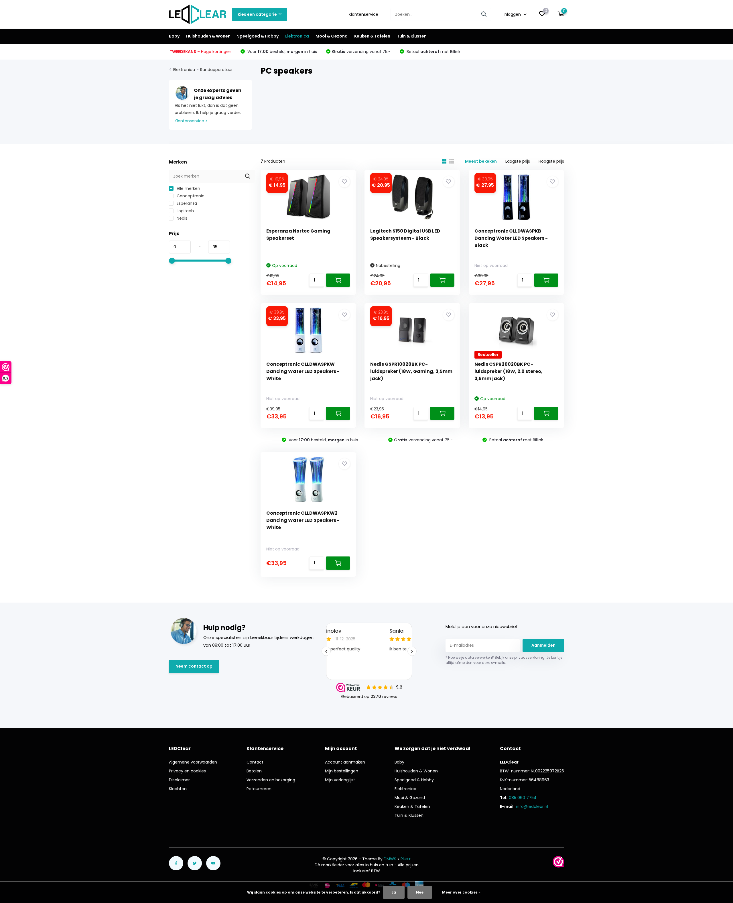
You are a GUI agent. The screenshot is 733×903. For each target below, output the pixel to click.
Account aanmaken (345, 762)
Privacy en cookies (187, 771)
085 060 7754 (523, 797)
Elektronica (297, 36)
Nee (419, 892)
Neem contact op (194, 666)
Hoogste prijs (551, 161)
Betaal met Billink (432, 51)
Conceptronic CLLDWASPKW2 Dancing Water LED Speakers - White (303, 520)
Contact (255, 762)
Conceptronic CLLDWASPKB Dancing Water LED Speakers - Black (511, 238)
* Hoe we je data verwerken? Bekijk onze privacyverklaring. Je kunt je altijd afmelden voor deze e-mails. (504, 660)
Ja (393, 892)
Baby (174, 36)
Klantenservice (363, 14)
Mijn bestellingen (341, 771)
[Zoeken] (484, 14)
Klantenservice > (191, 121)
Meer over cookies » (461, 892)
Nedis (181, 218)
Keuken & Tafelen (372, 36)
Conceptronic (190, 196)
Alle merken (188, 188)
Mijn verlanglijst (340, 780)
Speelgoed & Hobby (258, 36)
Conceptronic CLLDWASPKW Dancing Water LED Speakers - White (303, 371)
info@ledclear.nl (532, 806)
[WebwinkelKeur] (558, 861)
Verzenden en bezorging (271, 780)
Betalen (254, 771)
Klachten (178, 789)
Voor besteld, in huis (281, 51)
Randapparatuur (216, 69)
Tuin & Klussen (412, 36)
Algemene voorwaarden (193, 762)
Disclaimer (179, 780)
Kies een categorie (257, 14)
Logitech (185, 211)
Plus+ (406, 859)
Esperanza (186, 203)
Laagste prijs (517, 161)
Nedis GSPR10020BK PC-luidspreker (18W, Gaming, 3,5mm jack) (411, 371)
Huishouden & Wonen (208, 36)
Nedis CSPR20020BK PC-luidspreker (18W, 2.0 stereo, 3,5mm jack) (508, 371)
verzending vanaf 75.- (361, 51)
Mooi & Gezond (332, 36)
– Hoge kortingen (200, 51)
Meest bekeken (481, 161)
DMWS (390, 859)
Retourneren (259, 789)
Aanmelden (543, 645)
